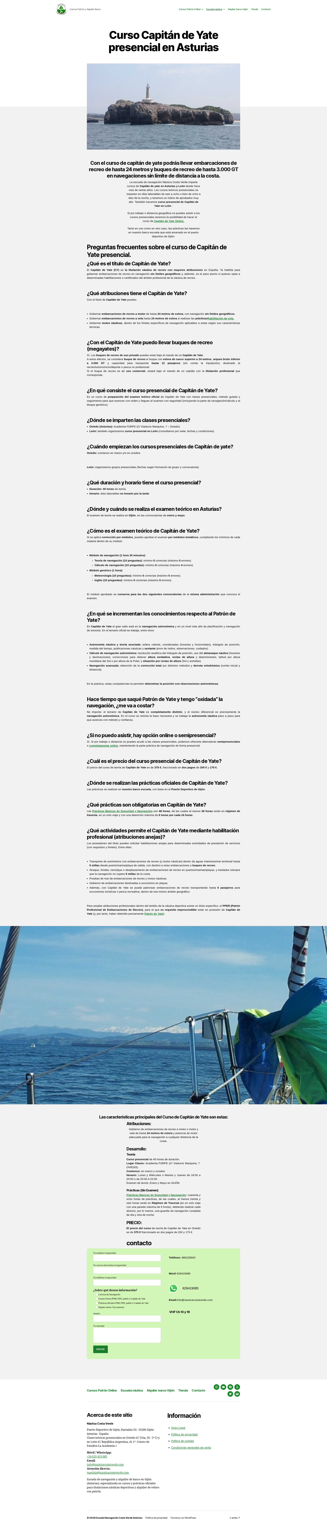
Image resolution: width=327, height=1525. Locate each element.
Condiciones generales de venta (191, 1447)
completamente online (103, 745)
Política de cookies (182, 1441)
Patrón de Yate (153, 913)
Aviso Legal (178, 1427)
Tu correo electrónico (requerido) (109, 1265)
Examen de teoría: (137, 1182)
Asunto (96, 1313)
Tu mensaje (98, 1326)
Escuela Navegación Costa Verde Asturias (119, 1517)
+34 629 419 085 (97, 1456)
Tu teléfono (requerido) (104, 1277)
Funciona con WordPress (183, 1517)
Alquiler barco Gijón (238, 9)
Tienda (254, 9)
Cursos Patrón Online (190, 9)
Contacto (266, 9)
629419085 (190, 1288)
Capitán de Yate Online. (169, 221)
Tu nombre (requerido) (104, 1253)
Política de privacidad (184, 1434)
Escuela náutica (214, 9)
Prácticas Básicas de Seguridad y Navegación (122, 811)
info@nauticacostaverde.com (105, 1464)
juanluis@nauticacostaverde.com (108, 1472)
